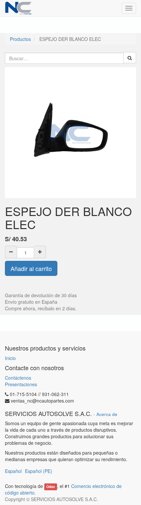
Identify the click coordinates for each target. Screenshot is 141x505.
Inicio (10, 358)
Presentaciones (21, 384)
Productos (20, 39)
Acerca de (106, 414)
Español (13, 471)
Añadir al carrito (31, 268)
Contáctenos (18, 377)
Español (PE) (38, 471)
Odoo (50, 486)
